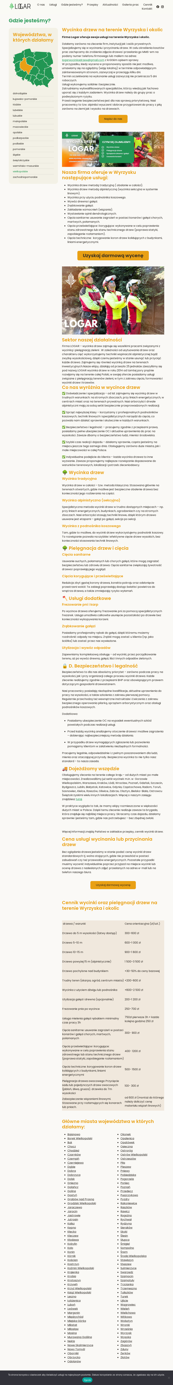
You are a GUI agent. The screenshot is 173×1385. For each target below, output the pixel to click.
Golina (71, 1191)
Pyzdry (124, 1199)
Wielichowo (127, 1313)
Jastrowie (73, 1215)
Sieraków (126, 1228)
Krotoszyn (74, 1280)
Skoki (123, 1232)
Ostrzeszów (128, 1159)
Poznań (125, 1187)
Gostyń (72, 1195)
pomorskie (19, 149)
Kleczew (72, 1236)
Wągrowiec (128, 1305)
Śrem (124, 1252)
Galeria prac (130, 5)
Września (126, 1329)
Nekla (71, 1341)
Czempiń (73, 1159)
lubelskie (18, 110)
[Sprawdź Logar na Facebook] (157, 6)
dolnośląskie (20, 93)
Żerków (125, 1353)
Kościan (72, 1260)
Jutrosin (72, 1219)
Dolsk (71, 1179)
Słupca (124, 1240)
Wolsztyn (126, 1321)
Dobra (71, 1171)
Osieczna (126, 1146)
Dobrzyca (73, 1175)
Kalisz (71, 1224)
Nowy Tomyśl (76, 1349)
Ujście (124, 1301)
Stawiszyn (126, 1260)
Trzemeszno (128, 1288)
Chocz (71, 1146)
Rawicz (125, 1211)
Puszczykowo (129, 1195)
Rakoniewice (128, 1203)
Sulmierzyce (128, 1268)
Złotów (124, 1357)
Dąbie (71, 1167)
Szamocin (126, 1276)
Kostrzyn (73, 1264)
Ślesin (124, 1236)
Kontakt (147, 9)
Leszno (71, 1297)
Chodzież (73, 1151)
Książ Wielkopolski (79, 1292)
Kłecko (71, 1232)
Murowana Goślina (79, 1337)
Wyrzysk (126, 1333)
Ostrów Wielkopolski (133, 1155)
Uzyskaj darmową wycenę (113, 255)
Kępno (71, 1228)
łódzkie (17, 104)
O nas (41, 5)
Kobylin (72, 1244)
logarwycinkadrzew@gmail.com (83, 60)
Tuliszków (126, 1292)
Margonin (73, 1313)
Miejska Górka (76, 1321)
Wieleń (124, 1309)
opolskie (17, 132)
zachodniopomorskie (25, 177)
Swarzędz (126, 1272)
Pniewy (125, 1171)
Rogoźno (126, 1215)
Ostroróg (126, 1151)
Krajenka (73, 1272)
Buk (69, 1142)
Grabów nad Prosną (80, 1199)
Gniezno (72, 1183)
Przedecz (126, 1191)
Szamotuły (127, 1280)
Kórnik (71, 1256)
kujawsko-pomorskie (25, 99)
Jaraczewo (74, 1207)
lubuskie (17, 115)
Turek (124, 1297)
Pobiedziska (128, 1175)
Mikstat (72, 1325)
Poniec (124, 1183)
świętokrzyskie (21, 160)
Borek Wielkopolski (79, 1138)
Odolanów (74, 1361)
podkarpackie (21, 138)
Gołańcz (72, 1187)
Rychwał (126, 1219)
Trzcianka (126, 1284)
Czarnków (74, 1155)
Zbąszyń (126, 1345)
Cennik (147, 5)
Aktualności (110, 5)
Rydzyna (126, 1224)
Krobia (71, 1276)
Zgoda (87, 1380)
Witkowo (126, 1317)
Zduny (124, 1349)
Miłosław (73, 1329)
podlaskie (18, 143)
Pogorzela (127, 1179)
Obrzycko (73, 1357)
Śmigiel (125, 1244)
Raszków (126, 1207)
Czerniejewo (75, 1163)
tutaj (79, 799)
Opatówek (127, 1142)
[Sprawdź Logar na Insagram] (162, 6)
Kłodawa (73, 1240)
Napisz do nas (113, 119)
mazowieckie (20, 127)
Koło (70, 1248)
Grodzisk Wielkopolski (81, 1203)
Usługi (53, 5)
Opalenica (127, 1138)
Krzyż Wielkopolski (79, 1288)
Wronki (125, 1325)
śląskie (16, 154)
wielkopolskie (20, 171)
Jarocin (72, 1211)
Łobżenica (74, 1301)
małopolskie (20, 121)
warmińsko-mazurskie (26, 166)
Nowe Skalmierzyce (80, 1345)
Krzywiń (72, 1284)
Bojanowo (73, 1134)
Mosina (72, 1333)
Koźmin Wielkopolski (80, 1268)
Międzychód (75, 1317)
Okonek (125, 1134)
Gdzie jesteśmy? (72, 5)
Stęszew (125, 1264)
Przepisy (92, 5)
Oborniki (73, 1353)
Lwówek (72, 1309)
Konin (71, 1252)
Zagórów (126, 1341)
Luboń (71, 1305)
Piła (122, 1163)
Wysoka (125, 1337)
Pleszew (125, 1167)
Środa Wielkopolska (133, 1256)
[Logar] (20, 7)
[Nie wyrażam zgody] (168, 1377)
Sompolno (127, 1248)
